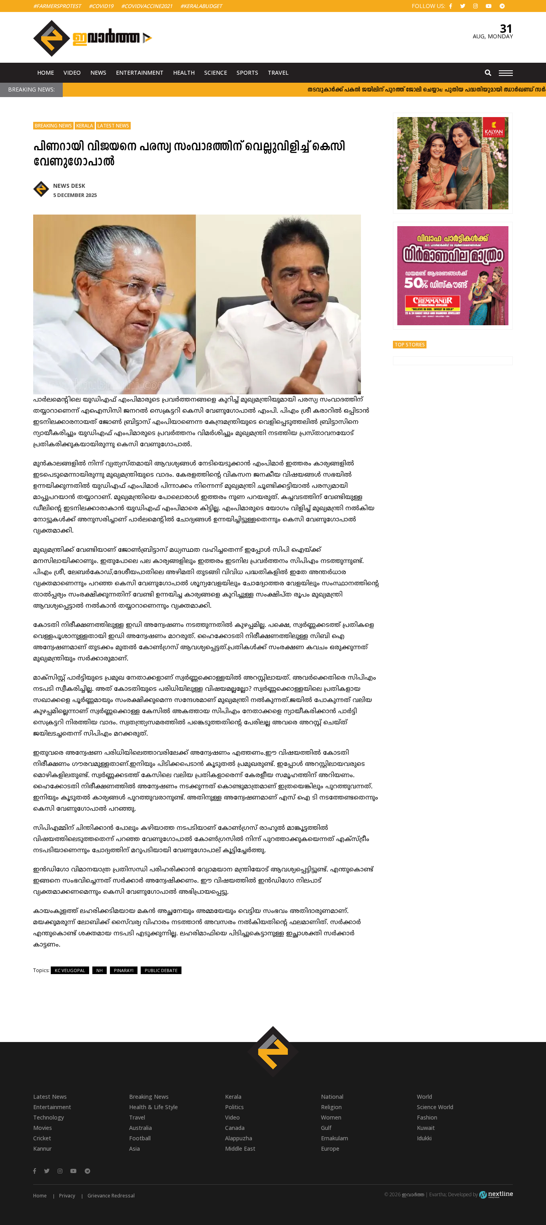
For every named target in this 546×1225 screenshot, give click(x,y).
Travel (278, 72)
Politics (234, 1107)
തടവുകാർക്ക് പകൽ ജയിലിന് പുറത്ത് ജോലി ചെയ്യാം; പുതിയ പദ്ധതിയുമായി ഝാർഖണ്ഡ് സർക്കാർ (412, 90)
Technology (48, 1117)
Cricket (42, 1138)
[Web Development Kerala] (496, 1194)
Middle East (240, 1148)
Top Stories (410, 344)
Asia (134, 1148)
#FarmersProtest (57, 6)
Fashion (427, 1117)
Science (215, 72)
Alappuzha (238, 1138)
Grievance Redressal (111, 1195)
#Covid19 (101, 6)
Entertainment (139, 72)
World (424, 1096)
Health (184, 72)
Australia (140, 1128)
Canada (235, 1128)
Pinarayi (124, 970)
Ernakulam (334, 1138)
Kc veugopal (70, 970)
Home (45, 72)
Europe (330, 1148)
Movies (42, 1128)
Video (72, 72)
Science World (435, 1107)
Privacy (67, 1195)
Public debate (161, 970)
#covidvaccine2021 (146, 6)
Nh (99, 970)
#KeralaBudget (201, 6)
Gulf (326, 1128)
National (332, 1096)
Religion (331, 1107)
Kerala (84, 125)
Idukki (424, 1138)
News (98, 72)
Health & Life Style (153, 1107)
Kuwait (426, 1128)
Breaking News (53, 125)
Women (331, 1117)
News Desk (69, 185)
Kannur (42, 1148)
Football (140, 1138)
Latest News (113, 125)
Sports (247, 72)
